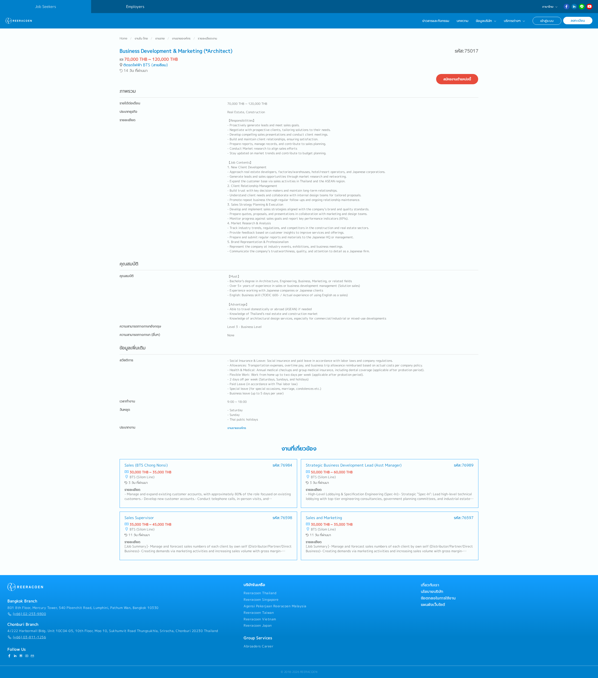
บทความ (462, 20)
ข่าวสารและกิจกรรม (435, 20)
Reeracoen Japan (258, 625)
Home (123, 38)
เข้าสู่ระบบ (547, 20)
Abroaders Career (258, 646)
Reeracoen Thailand (260, 593)
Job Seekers (45, 6)
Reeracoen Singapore (261, 599)
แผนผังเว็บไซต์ (433, 604)
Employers (135, 6)
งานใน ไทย (141, 38)
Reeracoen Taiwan (259, 612)
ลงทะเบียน (578, 20)
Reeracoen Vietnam (260, 619)
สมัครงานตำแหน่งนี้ (457, 79)
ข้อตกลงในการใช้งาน (438, 598)
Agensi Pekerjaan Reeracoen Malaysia (275, 606)
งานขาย (160, 38)
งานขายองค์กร (181, 38)
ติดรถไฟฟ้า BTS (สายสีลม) (145, 64)
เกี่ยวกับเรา (430, 585)
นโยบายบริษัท (432, 591)
